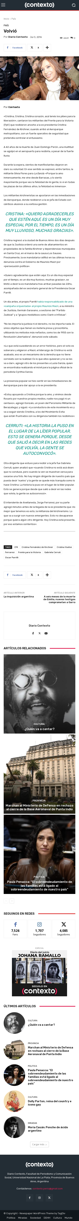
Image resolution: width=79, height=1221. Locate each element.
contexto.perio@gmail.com (48, 1188)
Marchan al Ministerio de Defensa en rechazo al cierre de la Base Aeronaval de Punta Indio (39, 807)
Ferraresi (10, 552)
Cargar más (38, 1144)
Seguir (40, 922)
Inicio (6, 18)
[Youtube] (46, 632)
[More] (47, 47)
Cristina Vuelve (64, 547)
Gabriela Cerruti (52, 552)
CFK (16, 547)
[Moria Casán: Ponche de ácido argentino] (14, 1127)
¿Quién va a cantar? (40, 729)
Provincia (39, 800)
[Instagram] (39, 1197)
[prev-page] (6, 901)
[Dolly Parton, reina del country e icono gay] (14, 1101)
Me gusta (15, 922)
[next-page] (12, 901)
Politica (39, 877)
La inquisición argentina (19, 596)
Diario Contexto (18, 37)
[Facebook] (33, 632)
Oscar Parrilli (11, 557)
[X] (39, 632)
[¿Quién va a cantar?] (39, 694)
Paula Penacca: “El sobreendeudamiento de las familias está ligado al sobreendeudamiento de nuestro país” (39, 885)
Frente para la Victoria (29, 552)
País (14, 18)
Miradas (32, 1123)
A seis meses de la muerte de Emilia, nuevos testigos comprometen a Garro (59, 599)
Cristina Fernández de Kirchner (37, 547)
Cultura (39, 724)
